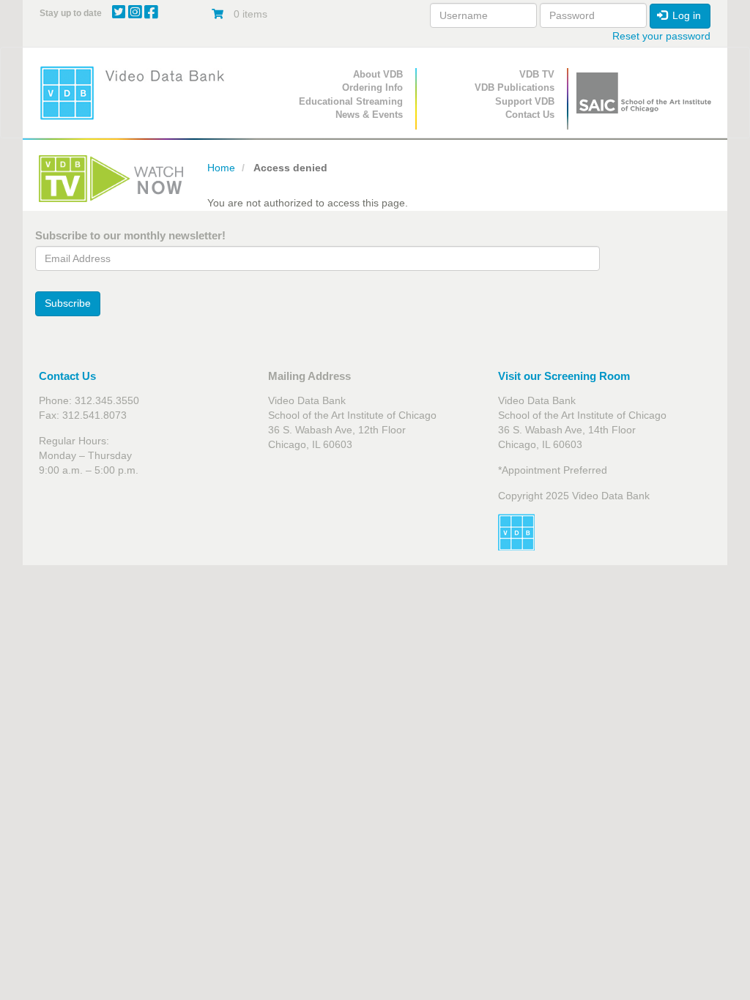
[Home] (137, 92)
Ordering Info (372, 87)
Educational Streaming (351, 101)
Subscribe (68, 303)
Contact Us (529, 114)
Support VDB (524, 101)
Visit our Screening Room (564, 376)
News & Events (369, 114)
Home (221, 167)
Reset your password (661, 36)
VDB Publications (514, 87)
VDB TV (536, 74)
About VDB (378, 74)
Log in (685, 15)
